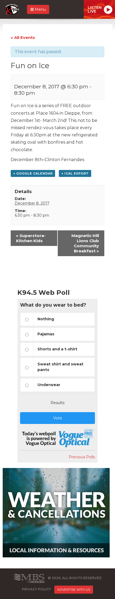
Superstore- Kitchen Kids (31, 238)
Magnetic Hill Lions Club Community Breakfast (85, 243)
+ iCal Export (75, 173)
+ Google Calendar (33, 173)
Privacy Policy (36, 589)
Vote (57, 418)
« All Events (23, 37)
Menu (40, 9)
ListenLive (95, 9)
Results (57, 402)
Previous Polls (82, 457)
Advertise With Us (73, 589)
